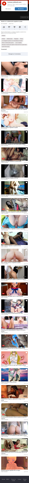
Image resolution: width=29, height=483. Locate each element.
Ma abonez (21, 8)
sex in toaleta (18, 42)
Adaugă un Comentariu (14, 54)
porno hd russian (5, 46)
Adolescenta (9, 38)
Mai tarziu (8, 8)
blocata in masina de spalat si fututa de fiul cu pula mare (14, 44)
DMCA (7, 479)
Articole (3, 479)
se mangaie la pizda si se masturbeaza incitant (12, 40)
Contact (19, 479)
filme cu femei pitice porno (7, 42)
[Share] (25, 27)
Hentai (3, 35)
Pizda (21, 38)
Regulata (16, 38)
